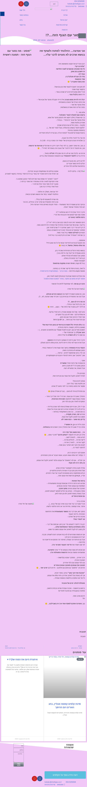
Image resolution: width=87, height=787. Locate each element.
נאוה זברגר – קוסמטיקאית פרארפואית (53, 271)
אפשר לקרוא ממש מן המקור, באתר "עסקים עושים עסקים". (64, 279)
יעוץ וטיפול (63, 20)
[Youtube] (21, 4)
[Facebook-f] (26, 4)
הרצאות (64, 30)
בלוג (21, 20)
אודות (65, 15)
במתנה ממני (24, 15)
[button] (82, 35)
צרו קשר (22, 25)
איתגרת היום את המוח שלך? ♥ (22, 659)
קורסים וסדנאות (61, 25)
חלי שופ (22, 10)
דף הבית (64, 10)
